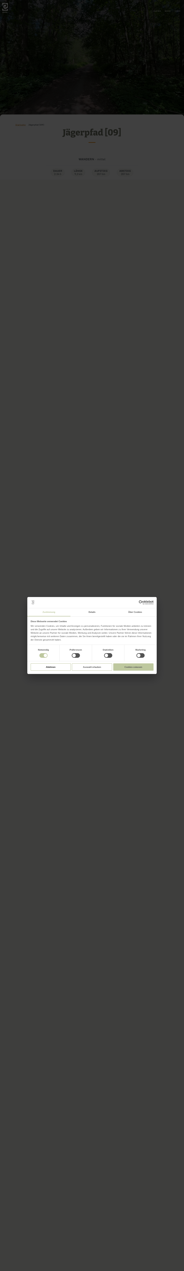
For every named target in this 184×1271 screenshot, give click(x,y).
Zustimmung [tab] (49, 612)
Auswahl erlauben (92, 667)
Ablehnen (50, 667)
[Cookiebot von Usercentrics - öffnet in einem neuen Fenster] (141, 602)
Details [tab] (92, 612)
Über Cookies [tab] (135, 612)
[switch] (76, 655)
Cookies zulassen (133, 667)
